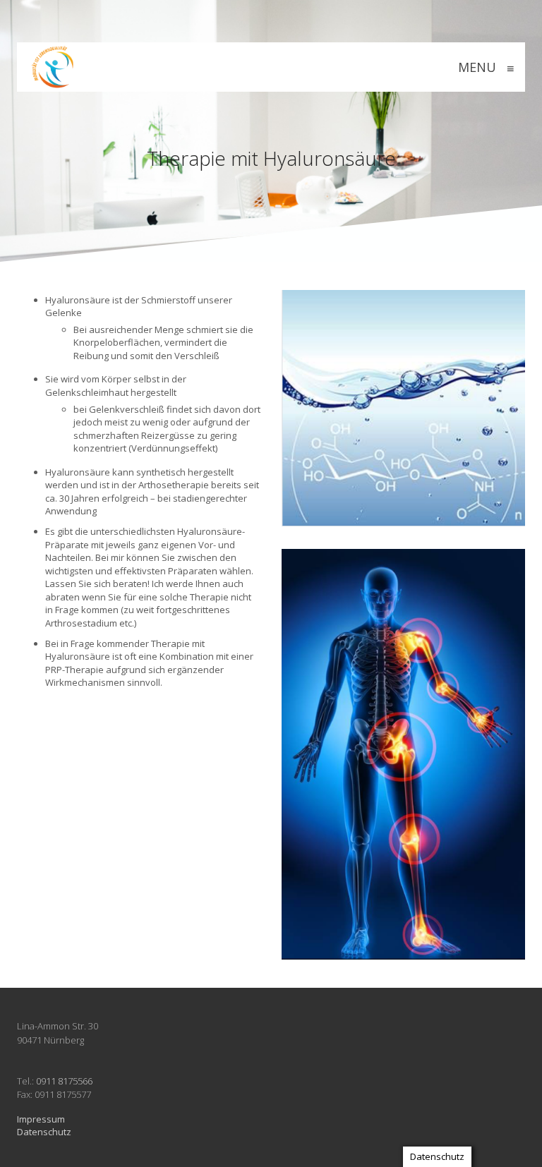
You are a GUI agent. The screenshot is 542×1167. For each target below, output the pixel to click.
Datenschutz (44, 1131)
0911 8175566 (64, 1081)
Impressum (41, 1119)
